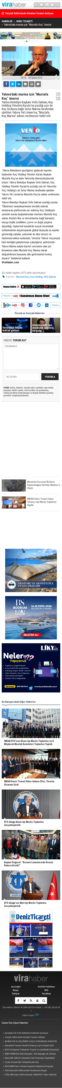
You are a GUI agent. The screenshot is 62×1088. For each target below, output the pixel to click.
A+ (58, 94)
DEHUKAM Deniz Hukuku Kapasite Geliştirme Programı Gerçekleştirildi (27, 1066)
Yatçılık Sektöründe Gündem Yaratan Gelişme (25, 1037)
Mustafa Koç (22, 276)
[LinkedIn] (19, 84)
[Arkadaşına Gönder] (25, 84)
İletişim (15, 993)
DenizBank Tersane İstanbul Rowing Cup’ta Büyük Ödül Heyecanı (28, 1046)
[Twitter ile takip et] (24, 1000)
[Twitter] (12, 84)
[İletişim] (52, 4)
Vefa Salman (50, 276)
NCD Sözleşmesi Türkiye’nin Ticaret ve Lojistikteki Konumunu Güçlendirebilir (30, 1050)
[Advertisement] (31, 442)
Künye (16, 990)
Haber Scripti (28, 1015)
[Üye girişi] (37, 1000)
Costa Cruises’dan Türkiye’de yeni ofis (22, 1062)
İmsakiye (46, 993)
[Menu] (36, 4)
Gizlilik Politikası (46, 986)
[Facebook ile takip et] (18, 1000)
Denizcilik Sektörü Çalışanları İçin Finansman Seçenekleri (30, 1058)
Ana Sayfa (15, 986)
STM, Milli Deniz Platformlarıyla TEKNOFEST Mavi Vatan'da (30, 1074)
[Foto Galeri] (47, 4)
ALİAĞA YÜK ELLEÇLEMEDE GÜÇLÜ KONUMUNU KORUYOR (31, 1041)
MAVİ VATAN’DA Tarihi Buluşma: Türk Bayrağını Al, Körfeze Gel (29, 1054)
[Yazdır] (31, 84)
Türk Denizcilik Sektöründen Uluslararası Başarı (26, 1070)
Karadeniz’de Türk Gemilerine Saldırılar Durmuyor (26, 1033)
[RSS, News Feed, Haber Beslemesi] (31, 1000)
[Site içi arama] (57, 4)
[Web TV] (41, 4)
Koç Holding (36, 276)
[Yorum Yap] (38, 84)
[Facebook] (6, 84)
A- (58, 98)
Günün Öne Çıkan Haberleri (15, 1022)
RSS (46, 990)
